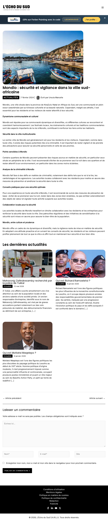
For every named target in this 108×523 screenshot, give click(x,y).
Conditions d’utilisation (54, 489)
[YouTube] (56, 508)
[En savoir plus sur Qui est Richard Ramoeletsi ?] (80, 263)
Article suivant (97, 398)
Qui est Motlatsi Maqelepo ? (19, 352)
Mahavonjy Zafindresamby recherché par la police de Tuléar (27, 282)
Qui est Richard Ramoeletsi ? (73, 280)
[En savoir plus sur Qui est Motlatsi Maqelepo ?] (27, 335)
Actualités (11, 97)
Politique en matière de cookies (54, 495)
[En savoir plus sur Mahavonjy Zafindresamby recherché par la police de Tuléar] (27, 263)
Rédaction (54, 501)
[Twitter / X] (60, 508)
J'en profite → (91, 19)
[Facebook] (48, 508)
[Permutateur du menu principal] (102, 7)
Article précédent (12, 398)
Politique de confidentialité (54, 498)
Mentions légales (54, 492)
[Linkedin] (52, 508)
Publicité (54, 504)
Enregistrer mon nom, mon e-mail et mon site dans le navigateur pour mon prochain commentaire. (51, 463)
